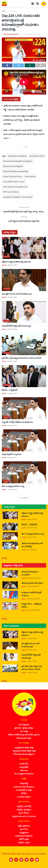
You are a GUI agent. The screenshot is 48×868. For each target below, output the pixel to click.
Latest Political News (12, 176)
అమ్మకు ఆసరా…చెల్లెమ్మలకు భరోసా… (32, 605)
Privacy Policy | (26, 853)
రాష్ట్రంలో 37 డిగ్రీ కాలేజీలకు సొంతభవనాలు (17, 422)
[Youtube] (37, 860)
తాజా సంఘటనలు (12, 11)
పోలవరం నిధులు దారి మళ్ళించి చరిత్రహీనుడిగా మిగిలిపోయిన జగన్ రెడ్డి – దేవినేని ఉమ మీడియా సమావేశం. (22, 120)
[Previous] (22, 147)
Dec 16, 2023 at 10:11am (32, 34)
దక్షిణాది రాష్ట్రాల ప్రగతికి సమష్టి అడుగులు (16, 262)
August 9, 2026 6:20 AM (34, 578)
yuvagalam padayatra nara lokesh (17, 197)
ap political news (37, 156)
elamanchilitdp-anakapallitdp (15, 171)
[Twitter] (27, 860)
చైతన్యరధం (4, 265)
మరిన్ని (4, 558)
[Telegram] (11, 860)
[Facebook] (21, 860)
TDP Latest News (11, 192)
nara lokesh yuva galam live (15, 186)
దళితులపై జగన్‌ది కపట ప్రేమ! (32, 583)
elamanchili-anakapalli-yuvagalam (17, 161)
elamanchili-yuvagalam (13, 166)
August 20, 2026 (13, 425)
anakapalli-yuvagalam (17, 156)
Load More (24, 498)
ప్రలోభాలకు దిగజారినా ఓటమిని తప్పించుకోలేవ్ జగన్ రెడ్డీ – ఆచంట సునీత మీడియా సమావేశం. (23, 107)
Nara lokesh (30, 176)
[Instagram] (32, 860)
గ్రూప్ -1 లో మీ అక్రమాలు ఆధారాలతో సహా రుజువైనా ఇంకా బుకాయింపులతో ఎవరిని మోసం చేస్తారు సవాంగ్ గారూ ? (24, 134)
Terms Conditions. (39, 853)
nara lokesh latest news (13, 181)
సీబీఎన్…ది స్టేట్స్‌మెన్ (10, 390)
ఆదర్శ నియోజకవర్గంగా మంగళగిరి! (30, 573)
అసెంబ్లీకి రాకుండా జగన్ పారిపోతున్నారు (17, 294)
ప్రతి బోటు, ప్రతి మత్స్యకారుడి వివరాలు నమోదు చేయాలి (21, 358)
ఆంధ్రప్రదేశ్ (6, 257)
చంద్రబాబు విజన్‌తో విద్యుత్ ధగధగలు (31, 593)
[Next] (26, 147)
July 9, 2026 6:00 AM (33, 586)
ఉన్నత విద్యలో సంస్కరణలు (11, 454)
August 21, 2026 (13, 265)
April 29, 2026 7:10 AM (34, 599)
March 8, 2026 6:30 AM (34, 610)
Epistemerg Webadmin (11, 34)
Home (4, 11)
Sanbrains (43, 865)
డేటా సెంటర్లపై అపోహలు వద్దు (13, 486)
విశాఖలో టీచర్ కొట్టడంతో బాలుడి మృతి (16, 326)
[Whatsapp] (16, 860)
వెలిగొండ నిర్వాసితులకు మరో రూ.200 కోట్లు (32, 544)
